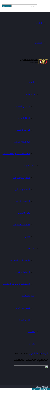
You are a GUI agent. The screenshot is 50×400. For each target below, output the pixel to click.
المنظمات (31, 249)
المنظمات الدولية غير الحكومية (16, 284)
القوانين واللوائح (23, 201)
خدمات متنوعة (29, 166)
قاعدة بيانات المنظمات (20, 260)
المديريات (31, 332)
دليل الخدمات (24, 213)
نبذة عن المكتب (23, 106)
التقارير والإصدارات (21, 177)
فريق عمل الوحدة (22, 308)
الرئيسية (44, 353)
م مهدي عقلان (42, 386)
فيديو (27, 236)
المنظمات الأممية (22, 272)
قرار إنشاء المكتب (22, 142)
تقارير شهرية (24, 320)
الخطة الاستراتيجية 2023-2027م (16, 153)
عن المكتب (30, 95)
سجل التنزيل (34, 353)
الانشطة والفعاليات (21, 225)
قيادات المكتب (23, 130)
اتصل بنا (31, 344)
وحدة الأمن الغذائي (27, 296)
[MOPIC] (34, 64)
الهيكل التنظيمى (23, 118)
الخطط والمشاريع (22, 189)
